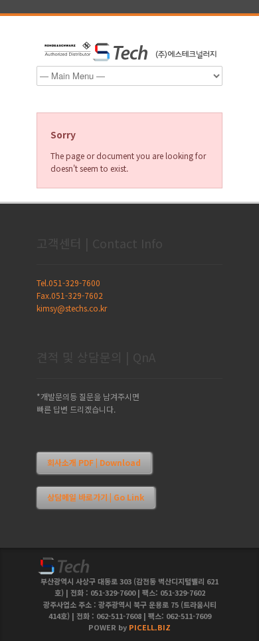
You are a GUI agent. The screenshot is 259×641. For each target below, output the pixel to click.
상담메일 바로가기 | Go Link (95, 497)
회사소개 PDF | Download (94, 462)
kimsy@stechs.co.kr (72, 308)
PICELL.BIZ (150, 627)
